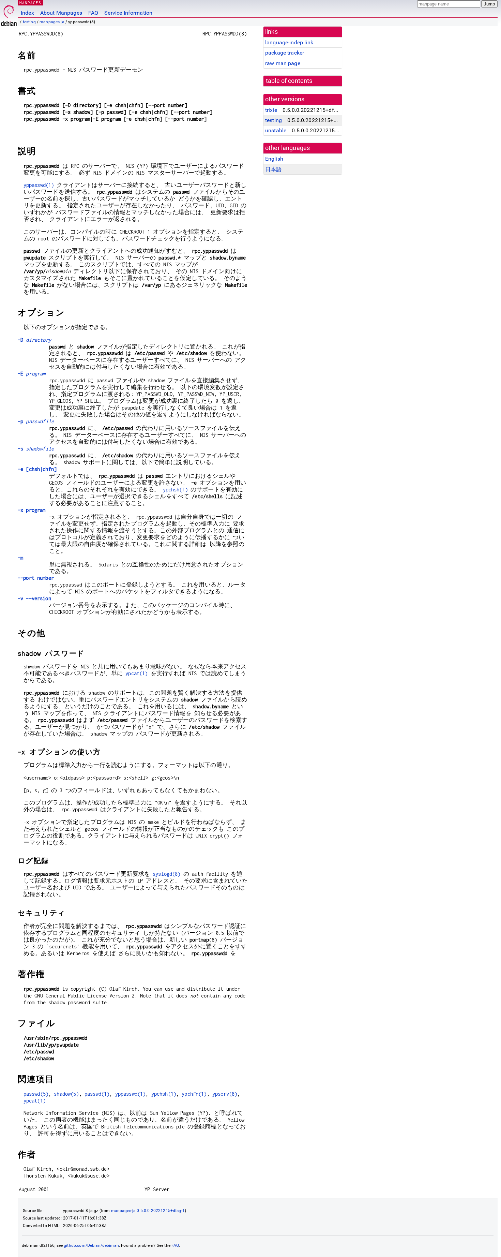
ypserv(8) (224, 1094)
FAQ (93, 13)
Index (27, 13)
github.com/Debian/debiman (91, 1245)
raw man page (282, 63)
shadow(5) (66, 1094)
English (274, 159)
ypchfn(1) (194, 1094)
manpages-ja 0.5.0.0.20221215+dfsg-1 (148, 1210)
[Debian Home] (8, 14)
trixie (271, 110)
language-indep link (289, 42)
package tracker (284, 52)
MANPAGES (30, 2)
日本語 (273, 169)
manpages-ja (52, 21)
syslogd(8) (167, 874)
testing (29, 21)
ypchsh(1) (175, 489)
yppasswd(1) (39, 185)
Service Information (128, 13)
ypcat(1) (136, 673)
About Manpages (61, 13)
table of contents (289, 80)
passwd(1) (97, 1094)
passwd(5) (36, 1094)
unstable (275, 130)
